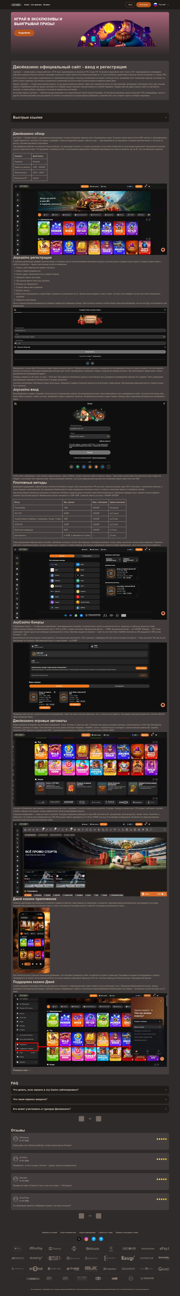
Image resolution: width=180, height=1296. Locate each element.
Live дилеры (36, 5)
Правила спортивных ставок (127, 1232)
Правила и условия (49, 1232)
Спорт (26, 5)
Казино (46, 5)
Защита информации (87, 1232)
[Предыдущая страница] (81, 1118)
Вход (130, 4)
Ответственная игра (68, 1232)
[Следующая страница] (98, 1118)
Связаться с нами (106, 1232)
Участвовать (25, 37)
